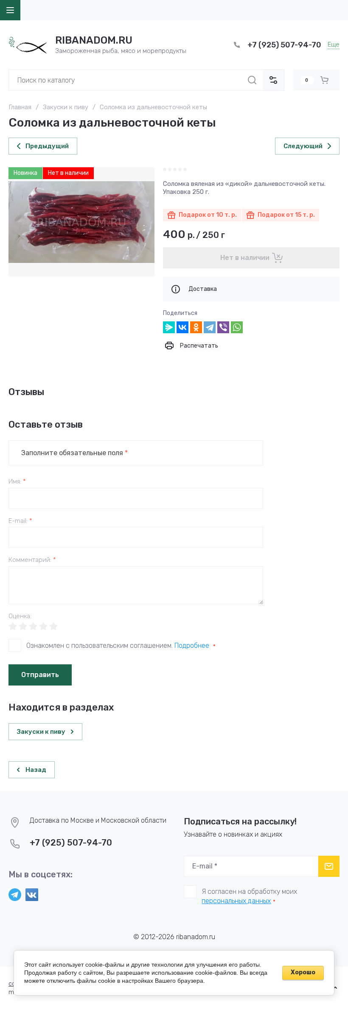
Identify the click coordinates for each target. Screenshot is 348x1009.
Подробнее (191, 645)
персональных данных (236, 901)
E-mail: (20, 521)
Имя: (17, 481)
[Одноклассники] (196, 327)
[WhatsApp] (237, 327)
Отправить (40, 675)
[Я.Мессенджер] (169, 327)
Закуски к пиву (65, 107)
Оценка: (19, 616)
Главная (19, 107)
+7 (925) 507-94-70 (284, 45)
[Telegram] (210, 327)
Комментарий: (32, 560)
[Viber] (223, 327)
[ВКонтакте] (182, 327)
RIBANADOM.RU (93, 40)
